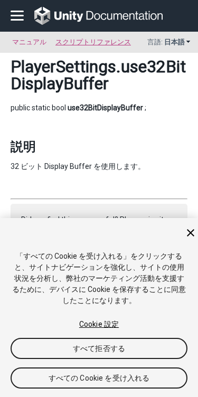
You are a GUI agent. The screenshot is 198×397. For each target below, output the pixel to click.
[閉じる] (190, 232)
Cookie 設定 (99, 324)
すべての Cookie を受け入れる (99, 378)
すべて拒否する (99, 348)
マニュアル (29, 42)
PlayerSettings (63, 66)
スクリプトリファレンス (93, 42)
